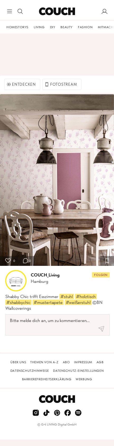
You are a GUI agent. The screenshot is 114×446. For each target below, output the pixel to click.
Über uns (18, 362)
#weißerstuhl (78, 302)
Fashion (85, 27)
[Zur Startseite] (57, 11)
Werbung (84, 379)
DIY (52, 27)
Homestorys (17, 27)
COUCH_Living (45, 275)
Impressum (83, 362)
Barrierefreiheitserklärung (47, 379)
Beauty (66, 27)
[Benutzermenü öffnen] (104, 11)
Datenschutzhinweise (29, 371)
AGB (100, 362)
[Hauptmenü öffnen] (9, 11)
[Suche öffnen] (20, 11)
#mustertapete (48, 302)
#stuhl (66, 296)
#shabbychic (18, 302)
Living (39, 27)
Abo (66, 362)
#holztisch (86, 296)
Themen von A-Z (44, 362)
